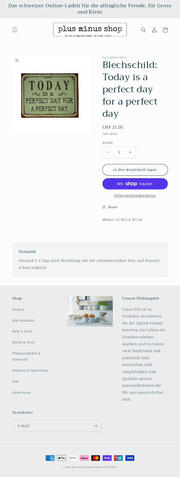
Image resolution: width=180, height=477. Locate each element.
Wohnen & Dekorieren (30, 370)
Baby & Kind (22, 331)
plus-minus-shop (82, 467)
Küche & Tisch (23, 342)
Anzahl (107, 142)
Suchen (18, 309)
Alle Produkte (23, 320)
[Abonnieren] (95, 426)
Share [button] (112, 207)
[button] (14, 30)
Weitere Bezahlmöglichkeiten (135, 195)
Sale (15, 381)
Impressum (21, 392)
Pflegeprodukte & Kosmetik (26, 356)
